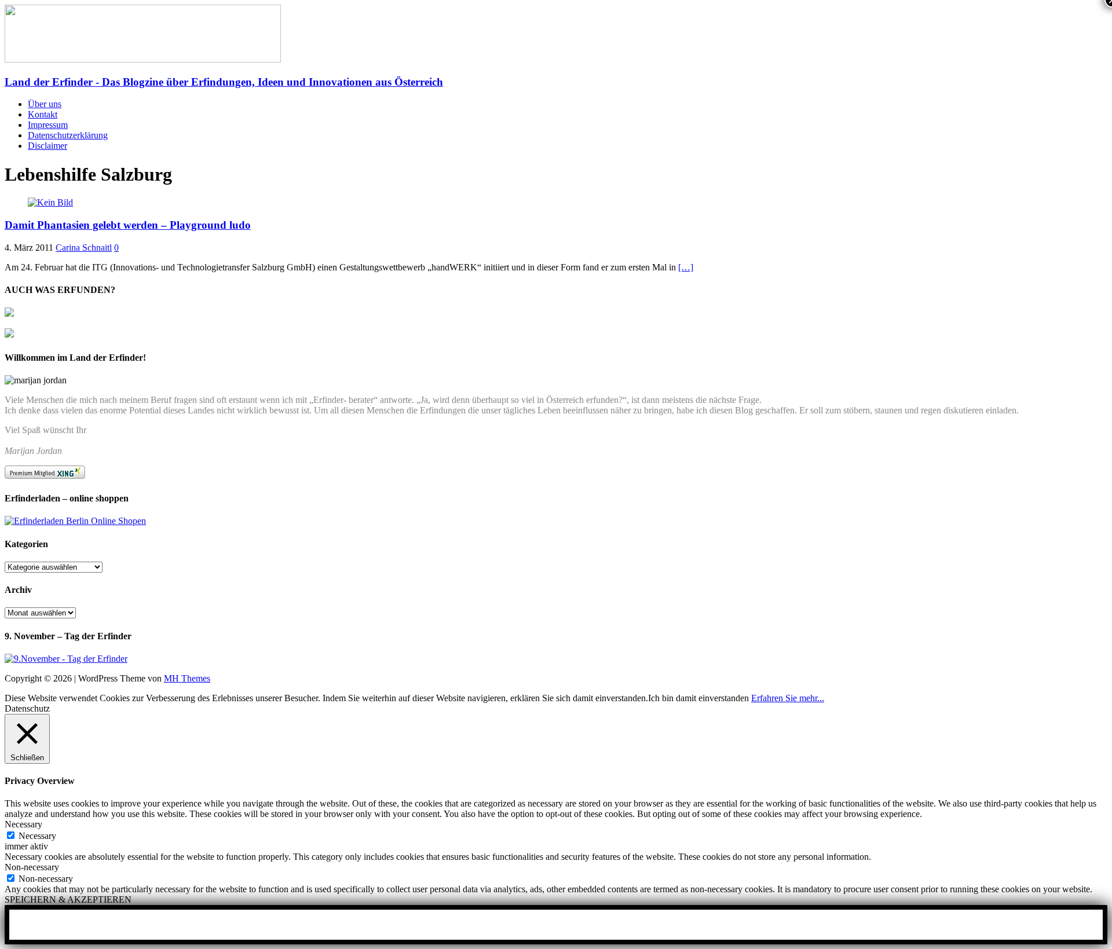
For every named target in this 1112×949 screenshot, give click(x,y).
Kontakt (42, 114)
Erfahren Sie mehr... (787, 698)
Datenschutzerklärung (68, 135)
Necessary (37, 836)
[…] (685, 267)
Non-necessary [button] (32, 867)
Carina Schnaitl (84, 247)
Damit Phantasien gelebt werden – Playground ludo (128, 225)
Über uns (44, 104)
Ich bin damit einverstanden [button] (698, 698)
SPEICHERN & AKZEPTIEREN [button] (68, 899)
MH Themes (187, 678)
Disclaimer (47, 146)
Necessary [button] (23, 824)
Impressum (48, 125)
